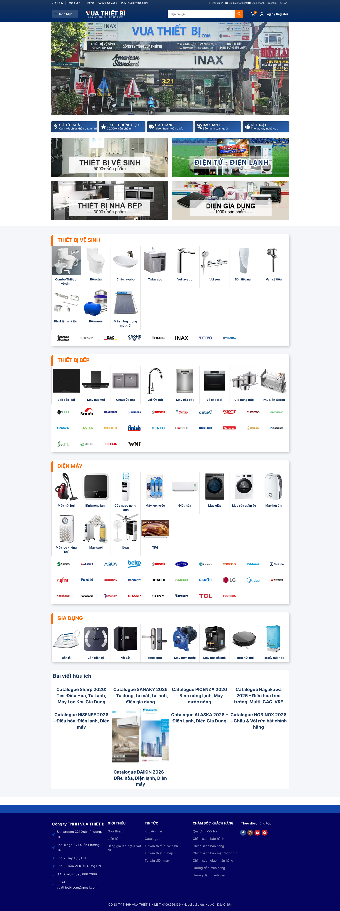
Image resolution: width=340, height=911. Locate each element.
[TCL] (206, 596)
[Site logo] (105, 14)
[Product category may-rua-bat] (184, 385)
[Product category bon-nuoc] (96, 306)
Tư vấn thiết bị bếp (159, 853)
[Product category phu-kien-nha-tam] (66, 306)
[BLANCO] (111, 412)
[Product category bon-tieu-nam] (244, 264)
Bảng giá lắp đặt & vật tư (124, 848)
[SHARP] (134, 596)
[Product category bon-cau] (96, 264)
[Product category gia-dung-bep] (244, 385)
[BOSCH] (158, 412)
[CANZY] (182, 412)
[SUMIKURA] (182, 596)
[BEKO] (134, 564)
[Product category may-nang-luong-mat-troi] (125, 309)
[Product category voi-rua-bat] (155, 385)
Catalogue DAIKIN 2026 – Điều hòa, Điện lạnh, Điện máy (140, 778)
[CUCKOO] (253, 412)
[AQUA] (111, 564)
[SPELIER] (87, 444)
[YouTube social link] (257, 833)
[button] (55, 68)
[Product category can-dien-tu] (96, 643)
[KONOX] (229, 428)
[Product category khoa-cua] (155, 643)
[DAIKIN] (253, 564)
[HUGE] (158, 338)
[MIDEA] (253, 580)
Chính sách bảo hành (208, 839)
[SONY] (158, 596)
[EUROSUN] (277, 412)
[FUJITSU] (63, 580)
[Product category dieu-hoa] (184, 491)
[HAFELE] (182, 428)
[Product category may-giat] (214, 491)
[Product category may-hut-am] (273, 491)
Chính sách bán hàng (208, 846)
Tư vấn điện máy (157, 861)
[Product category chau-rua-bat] (125, 385)
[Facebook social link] (243, 833)
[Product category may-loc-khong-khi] (66, 535)
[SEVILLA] (63, 444)
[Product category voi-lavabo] (184, 264)
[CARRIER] (182, 564)
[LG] (229, 580)
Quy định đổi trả (205, 831)
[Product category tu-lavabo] (155, 264)
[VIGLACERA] (229, 338)
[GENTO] (158, 428)
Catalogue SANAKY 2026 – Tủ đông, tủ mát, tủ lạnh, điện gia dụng (140, 695)
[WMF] (134, 444)
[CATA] (206, 412)
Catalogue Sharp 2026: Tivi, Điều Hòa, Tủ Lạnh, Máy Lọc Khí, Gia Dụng (81, 695)
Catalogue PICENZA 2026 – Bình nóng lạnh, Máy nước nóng (199, 695)
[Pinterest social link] (265, 833)
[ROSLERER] (277, 428)
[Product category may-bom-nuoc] (184, 643)
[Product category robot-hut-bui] (244, 643)
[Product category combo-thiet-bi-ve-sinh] (66, 267)
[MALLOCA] (253, 428)
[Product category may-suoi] (96, 533)
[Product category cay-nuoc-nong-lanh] (125, 493)
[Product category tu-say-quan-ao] (273, 643)
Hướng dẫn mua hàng (209, 868)
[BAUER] (87, 412)
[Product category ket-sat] (125, 643)
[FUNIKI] (87, 580)
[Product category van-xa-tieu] (273, 264)
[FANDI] (63, 428)
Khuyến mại (153, 831)
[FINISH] (134, 428)
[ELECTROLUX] (277, 564)
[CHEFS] (229, 412)
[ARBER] (63, 412)
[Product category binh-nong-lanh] (96, 491)
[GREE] (134, 580)
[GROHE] (134, 338)
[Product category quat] (125, 533)
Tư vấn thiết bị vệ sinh (161, 846)
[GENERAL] (111, 580)
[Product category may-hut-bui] (66, 491)
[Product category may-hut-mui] (96, 385)
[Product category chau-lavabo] (125, 264)
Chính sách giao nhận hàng (213, 861)
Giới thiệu (115, 831)
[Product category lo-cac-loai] (214, 385)
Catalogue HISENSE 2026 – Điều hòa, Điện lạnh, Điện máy (81, 721)
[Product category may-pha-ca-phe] (214, 643)
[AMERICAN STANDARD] (63, 338)
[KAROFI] (206, 580)
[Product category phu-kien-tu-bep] (273, 385)
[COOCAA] (229, 564)
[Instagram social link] (250, 833)
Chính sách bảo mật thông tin (215, 853)
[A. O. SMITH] (63, 564)
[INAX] (182, 338)
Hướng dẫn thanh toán (209, 875)
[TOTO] (206, 338)
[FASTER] (87, 428)
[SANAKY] (111, 596)
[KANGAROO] (182, 580)
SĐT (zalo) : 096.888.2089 (77, 874)
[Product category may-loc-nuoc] (155, 491)
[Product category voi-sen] (214, 264)
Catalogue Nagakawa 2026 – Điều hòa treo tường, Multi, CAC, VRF (258, 695)
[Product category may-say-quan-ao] (244, 491)
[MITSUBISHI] (277, 580)
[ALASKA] (87, 564)
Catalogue (152, 839)
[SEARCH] (239, 14)
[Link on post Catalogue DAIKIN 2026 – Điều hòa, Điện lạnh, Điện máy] (140, 735)
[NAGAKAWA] (63, 596)
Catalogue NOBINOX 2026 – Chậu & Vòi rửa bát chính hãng (258, 721)
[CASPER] (206, 564)
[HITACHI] (158, 580)
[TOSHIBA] (229, 596)
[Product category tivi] (155, 533)
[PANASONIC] (87, 596)
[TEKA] (111, 444)
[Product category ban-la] (66, 643)
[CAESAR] (87, 338)
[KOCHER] (206, 428)
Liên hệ (113, 839)
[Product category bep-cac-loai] (66, 385)
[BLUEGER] (134, 412)
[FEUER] (111, 428)
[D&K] (111, 338)
